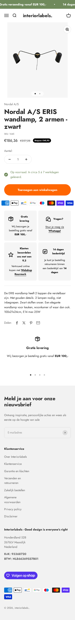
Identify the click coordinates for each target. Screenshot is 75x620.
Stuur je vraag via (54, 229)
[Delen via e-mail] (38, 322)
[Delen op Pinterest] (31, 322)
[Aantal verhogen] (26, 159)
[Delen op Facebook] (16, 322)
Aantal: (8, 151)
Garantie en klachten (16, 471)
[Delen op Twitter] (24, 322)
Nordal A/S (11, 104)
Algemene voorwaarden (12, 499)
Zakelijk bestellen (14, 490)
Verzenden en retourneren (12, 480)
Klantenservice (13, 464)
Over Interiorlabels (15, 457)
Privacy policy (12, 509)
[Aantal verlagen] (9, 159)
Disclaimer (11, 516)
